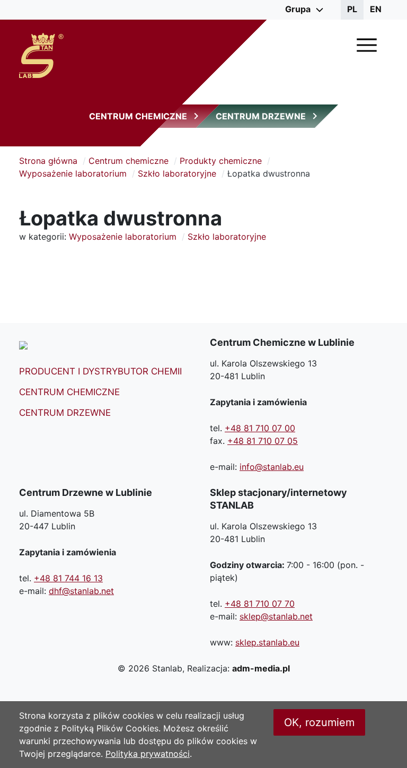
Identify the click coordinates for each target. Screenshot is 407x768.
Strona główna (48, 160)
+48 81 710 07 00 (260, 428)
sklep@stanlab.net (276, 616)
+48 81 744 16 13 (68, 578)
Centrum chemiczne (129, 160)
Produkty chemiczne (221, 160)
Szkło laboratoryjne (177, 173)
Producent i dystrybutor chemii (100, 371)
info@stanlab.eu (272, 466)
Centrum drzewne (65, 412)
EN (376, 9)
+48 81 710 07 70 (260, 603)
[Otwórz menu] (366, 45)
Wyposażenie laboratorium (73, 173)
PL (352, 9)
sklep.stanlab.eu (267, 642)
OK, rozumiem (319, 722)
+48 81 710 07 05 (262, 440)
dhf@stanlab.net (81, 591)
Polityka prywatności (147, 753)
